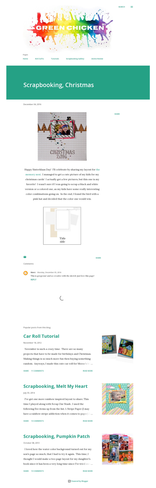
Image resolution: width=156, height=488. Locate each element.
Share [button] (117, 114)
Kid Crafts (39, 59)
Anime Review (97, 59)
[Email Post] (24, 258)
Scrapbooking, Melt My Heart (55, 386)
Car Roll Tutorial (41, 336)
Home (25, 59)
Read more (88, 371)
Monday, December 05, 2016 (49, 272)
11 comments (37, 371)
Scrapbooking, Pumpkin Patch (56, 436)
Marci (33, 272)
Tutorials (55, 59)
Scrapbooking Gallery (75, 59)
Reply (33, 279)
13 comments (37, 421)
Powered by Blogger (79, 481)
